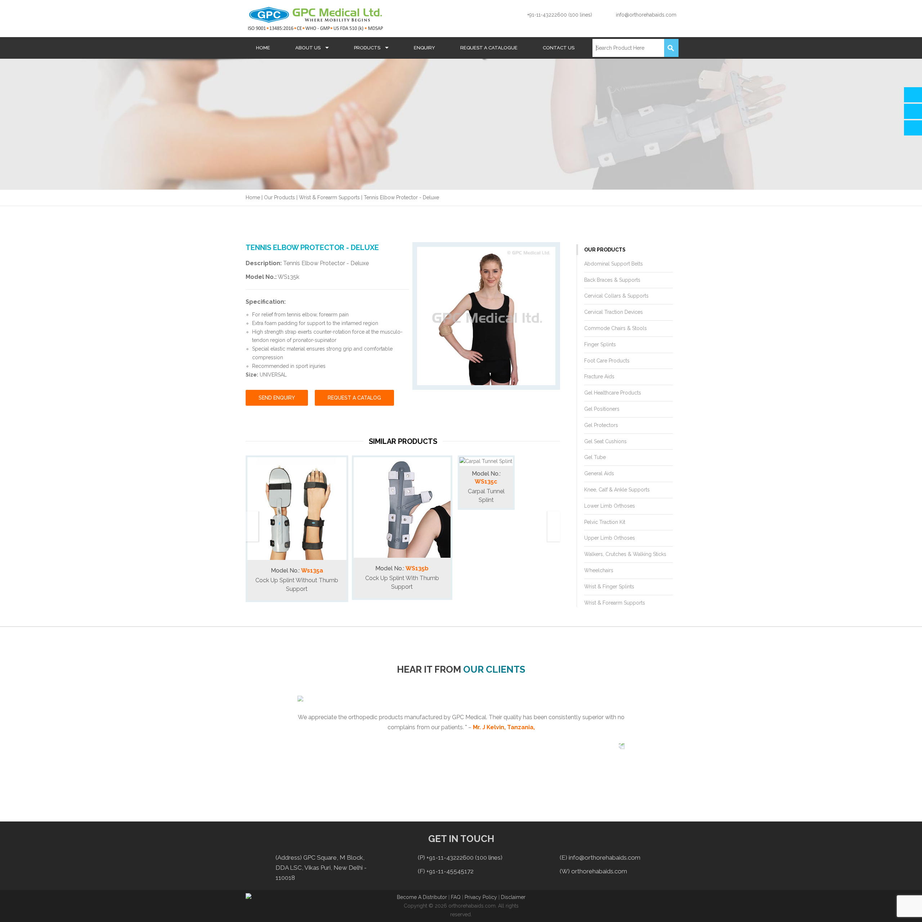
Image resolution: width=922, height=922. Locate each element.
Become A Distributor (422, 897)
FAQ (456, 897)
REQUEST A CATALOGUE (489, 47)
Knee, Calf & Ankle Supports (617, 490)
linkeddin (682, 902)
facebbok (619, 902)
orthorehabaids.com (599, 871)
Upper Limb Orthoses (609, 538)
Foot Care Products (607, 361)
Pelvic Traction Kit (604, 522)
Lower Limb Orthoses (609, 506)
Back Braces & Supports (612, 280)
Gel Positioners (601, 409)
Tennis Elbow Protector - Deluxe (401, 197)
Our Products (279, 197)
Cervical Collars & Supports (616, 296)
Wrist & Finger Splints (609, 586)
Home (253, 197)
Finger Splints (600, 344)
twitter (635, 902)
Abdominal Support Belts (613, 264)
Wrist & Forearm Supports (329, 197)
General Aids (599, 473)
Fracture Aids (599, 376)
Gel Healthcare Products (612, 393)
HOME (263, 47)
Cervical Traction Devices (613, 312)
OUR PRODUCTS (605, 250)
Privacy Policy (481, 897)
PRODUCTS (367, 47)
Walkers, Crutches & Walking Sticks (625, 554)
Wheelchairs (598, 570)
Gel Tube (595, 457)
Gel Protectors (601, 425)
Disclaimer (513, 897)
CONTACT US (558, 47)
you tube (666, 902)
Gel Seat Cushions (605, 441)
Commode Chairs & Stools (615, 328)
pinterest (697, 902)
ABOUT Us (308, 47)
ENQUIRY (424, 47)
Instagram (650, 902)
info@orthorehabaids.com (646, 15)
